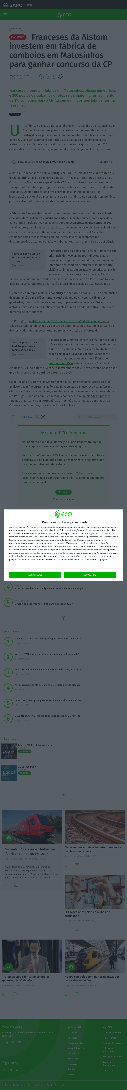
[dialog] (63, 545)
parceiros (35, 527)
